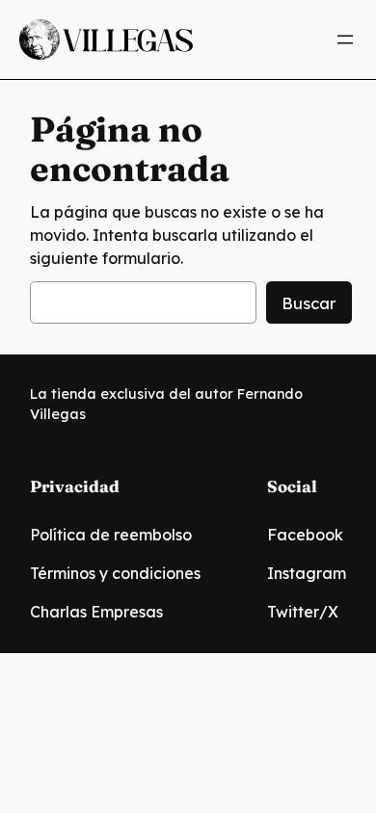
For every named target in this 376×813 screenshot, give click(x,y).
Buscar (309, 303)
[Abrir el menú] (345, 39)
